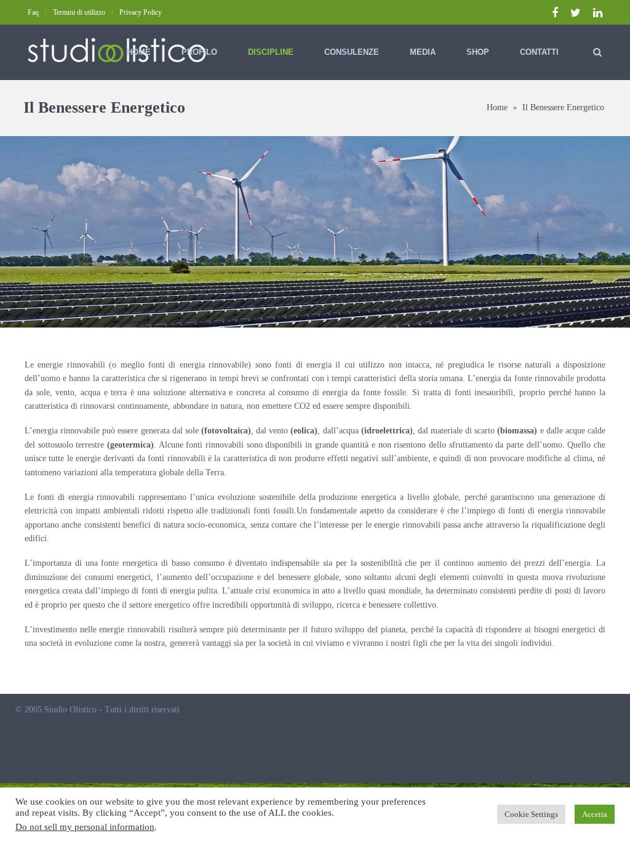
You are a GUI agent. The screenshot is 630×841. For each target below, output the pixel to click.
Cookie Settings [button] (531, 814)
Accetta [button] (594, 814)
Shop (477, 52)
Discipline (270, 52)
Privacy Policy (140, 12)
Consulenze (351, 52)
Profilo (199, 52)
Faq (33, 12)
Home (139, 52)
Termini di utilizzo (79, 12)
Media (423, 52)
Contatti (539, 52)
